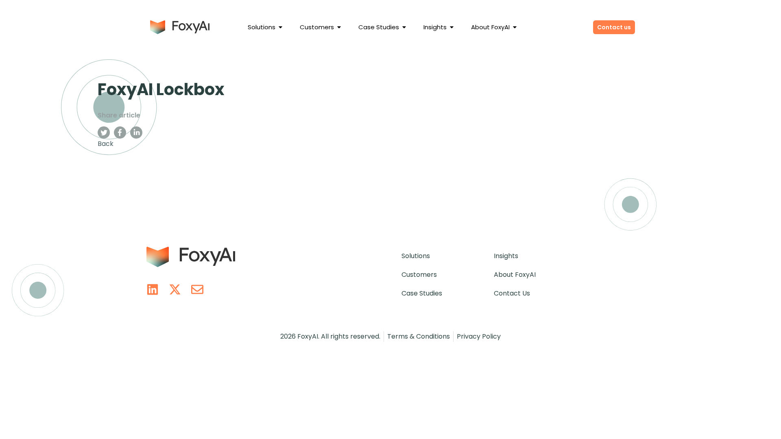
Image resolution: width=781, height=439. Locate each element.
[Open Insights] (452, 27)
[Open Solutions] (280, 27)
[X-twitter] (175, 289)
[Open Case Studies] (404, 27)
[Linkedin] (152, 289)
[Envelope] (197, 289)
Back (105, 143)
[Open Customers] (339, 27)
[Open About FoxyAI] (515, 27)
